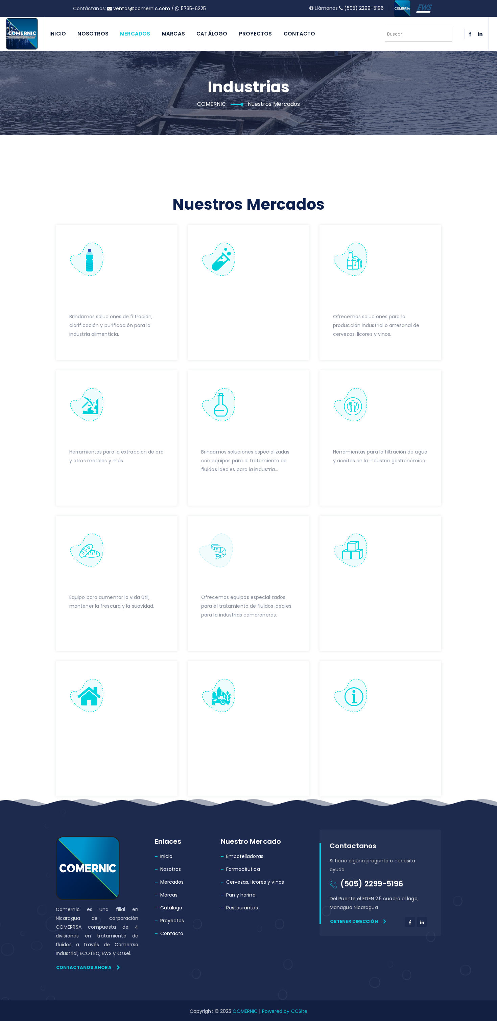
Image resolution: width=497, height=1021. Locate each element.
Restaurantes (359, 437)
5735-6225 (193, 8)
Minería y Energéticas (112, 437)
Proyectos (255, 33)
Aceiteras (220, 437)
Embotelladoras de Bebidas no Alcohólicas (115, 296)
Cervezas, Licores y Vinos (370, 296)
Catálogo (212, 33)
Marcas (173, 33)
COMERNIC (245, 1011)
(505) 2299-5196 (363, 8)
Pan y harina (241, 894)
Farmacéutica (243, 869)
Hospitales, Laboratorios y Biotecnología (229, 301)
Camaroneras (229, 582)
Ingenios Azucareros (373, 582)
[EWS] (424, 8)
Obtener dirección (354, 921)
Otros (344, 728)
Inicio (57, 33)
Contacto (299, 33)
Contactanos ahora (84, 967)
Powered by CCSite (283, 1011)
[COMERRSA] (402, 8)
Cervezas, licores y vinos (255, 882)
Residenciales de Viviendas (102, 733)
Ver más (79, 349)
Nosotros (93, 33)
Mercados (135, 33)
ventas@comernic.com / (143, 8)
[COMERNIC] (22, 34)
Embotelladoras (244, 856)
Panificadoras (97, 582)
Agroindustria (228, 728)
